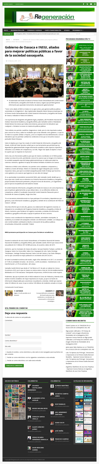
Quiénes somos (8, 4)
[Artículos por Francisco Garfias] (52, 440)
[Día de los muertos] (88, 434)
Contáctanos (19, 4)
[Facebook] (83, 4)
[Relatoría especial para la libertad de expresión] (88, 389)
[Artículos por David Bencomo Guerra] (29, 449)
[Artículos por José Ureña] (52, 432)
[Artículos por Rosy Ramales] (52, 405)
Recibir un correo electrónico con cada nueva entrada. (24, 360)
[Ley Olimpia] (79, 427)
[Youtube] (91, 4)
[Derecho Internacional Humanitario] (88, 414)
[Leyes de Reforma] (79, 389)
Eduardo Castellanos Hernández (35, 388)
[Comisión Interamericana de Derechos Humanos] (79, 395)
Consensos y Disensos (34, 30)
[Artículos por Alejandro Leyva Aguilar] (29, 399)
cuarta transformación (53, 30)
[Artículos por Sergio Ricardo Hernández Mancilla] (29, 438)
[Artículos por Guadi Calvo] (52, 424)
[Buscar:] (84, 34)
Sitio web (8, 346)
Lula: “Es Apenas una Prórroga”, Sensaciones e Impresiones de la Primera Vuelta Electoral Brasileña (80, 361)
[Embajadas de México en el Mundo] (79, 421)
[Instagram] (94, 4)
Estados (67, 30)
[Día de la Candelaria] (88, 421)
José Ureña (59, 431)
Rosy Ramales (60, 404)
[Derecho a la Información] (88, 408)
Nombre (7, 335)
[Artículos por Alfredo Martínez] (52, 386)
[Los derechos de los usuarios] (88, 395)
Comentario (8, 320)
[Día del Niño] (88, 402)
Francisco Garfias (62, 439)
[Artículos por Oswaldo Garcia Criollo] (29, 418)
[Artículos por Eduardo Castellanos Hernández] (29, 386)
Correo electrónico (11, 341)
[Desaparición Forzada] (88, 427)
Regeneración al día (17, 30)
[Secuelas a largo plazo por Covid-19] (79, 440)
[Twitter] (87, 4)
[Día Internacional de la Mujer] (79, 414)
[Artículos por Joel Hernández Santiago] (52, 413)
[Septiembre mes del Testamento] (88, 440)
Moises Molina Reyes (40, 408)
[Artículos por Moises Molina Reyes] (29, 409)
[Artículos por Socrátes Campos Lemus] (52, 395)
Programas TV (77, 30)
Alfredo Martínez (62, 386)
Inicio (6, 30)
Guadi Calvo (59, 423)
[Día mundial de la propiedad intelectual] (79, 408)
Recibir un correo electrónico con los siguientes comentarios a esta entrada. (31, 357)
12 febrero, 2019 (12, 61)
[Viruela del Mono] (79, 402)
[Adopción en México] (79, 434)
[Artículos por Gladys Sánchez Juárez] (29, 428)
